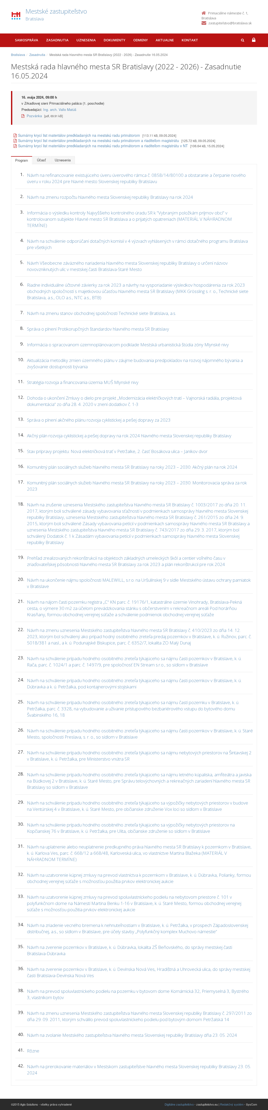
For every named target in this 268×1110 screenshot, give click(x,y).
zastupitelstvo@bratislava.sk (230, 23)
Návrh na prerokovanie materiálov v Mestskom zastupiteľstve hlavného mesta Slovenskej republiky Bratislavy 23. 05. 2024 (139, 1069)
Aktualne (165, 40)
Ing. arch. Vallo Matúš (59, 109)
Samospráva (26, 40)
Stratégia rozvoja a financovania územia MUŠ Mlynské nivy (82, 382)
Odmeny (140, 40)
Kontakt (190, 40)
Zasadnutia (57, 40)
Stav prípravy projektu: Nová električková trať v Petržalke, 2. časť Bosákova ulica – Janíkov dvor (117, 451)
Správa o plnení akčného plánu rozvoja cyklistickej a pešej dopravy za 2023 (99, 420)
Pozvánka (34, 115)
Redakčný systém (231, 1104)
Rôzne (33, 1051)
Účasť (41, 159)
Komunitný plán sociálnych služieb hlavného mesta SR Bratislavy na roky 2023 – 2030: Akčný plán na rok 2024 (132, 467)
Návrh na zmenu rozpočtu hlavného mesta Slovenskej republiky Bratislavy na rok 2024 (110, 197)
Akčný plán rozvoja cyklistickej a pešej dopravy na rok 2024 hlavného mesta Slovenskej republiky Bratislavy (129, 436)
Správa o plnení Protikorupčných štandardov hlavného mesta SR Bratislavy (98, 329)
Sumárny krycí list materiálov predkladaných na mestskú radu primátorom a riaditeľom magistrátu (98, 140)
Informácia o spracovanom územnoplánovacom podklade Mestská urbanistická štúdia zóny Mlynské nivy (128, 345)
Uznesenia (86, 40)
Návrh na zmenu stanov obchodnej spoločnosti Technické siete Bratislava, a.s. (101, 313)
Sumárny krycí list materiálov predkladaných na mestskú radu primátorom (79, 135)
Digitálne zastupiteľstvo (179, 1104)
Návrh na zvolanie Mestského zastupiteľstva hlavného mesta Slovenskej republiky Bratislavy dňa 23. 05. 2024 (132, 1035)
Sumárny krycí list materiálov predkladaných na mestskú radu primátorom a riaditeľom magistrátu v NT (103, 145)
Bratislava (18, 54)
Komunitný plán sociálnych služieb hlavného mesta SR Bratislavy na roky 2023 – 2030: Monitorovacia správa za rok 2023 (137, 486)
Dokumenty (114, 40)
